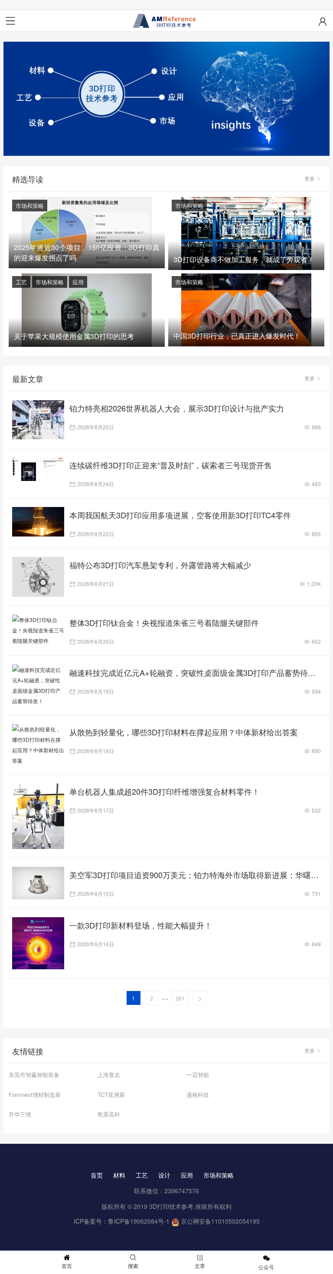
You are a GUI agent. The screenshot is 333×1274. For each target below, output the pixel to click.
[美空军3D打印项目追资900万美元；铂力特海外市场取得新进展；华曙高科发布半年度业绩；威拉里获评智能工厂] (38, 883)
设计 (164, 1175)
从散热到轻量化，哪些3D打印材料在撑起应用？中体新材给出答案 (183, 731)
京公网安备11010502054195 (220, 1221)
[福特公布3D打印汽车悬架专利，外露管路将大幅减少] (38, 577)
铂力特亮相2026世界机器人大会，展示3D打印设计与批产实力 (176, 408)
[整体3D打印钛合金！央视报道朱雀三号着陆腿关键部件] (38, 630)
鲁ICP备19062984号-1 (139, 1221)
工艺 (21, 282)
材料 (119, 1175)
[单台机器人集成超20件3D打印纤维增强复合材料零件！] (38, 816)
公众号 (266, 1267)
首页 (97, 1175)
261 (180, 998)
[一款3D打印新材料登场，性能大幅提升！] (38, 943)
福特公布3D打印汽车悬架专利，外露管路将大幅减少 (160, 564)
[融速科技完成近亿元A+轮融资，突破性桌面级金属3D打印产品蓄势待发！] (38, 685)
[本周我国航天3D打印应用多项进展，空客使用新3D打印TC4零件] (38, 522)
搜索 (133, 1265)
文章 (200, 1265)
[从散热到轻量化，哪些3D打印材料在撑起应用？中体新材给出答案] (38, 745)
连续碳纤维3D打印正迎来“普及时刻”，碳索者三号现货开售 (170, 465)
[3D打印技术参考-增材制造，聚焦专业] (166, 21)
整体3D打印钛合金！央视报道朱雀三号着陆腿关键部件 (164, 622)
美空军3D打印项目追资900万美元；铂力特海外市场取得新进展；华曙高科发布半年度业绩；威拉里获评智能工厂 (195, 874)
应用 (78, 282)
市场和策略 (30, 205)
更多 (309, 178)
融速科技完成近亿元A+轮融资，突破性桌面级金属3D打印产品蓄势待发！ (195, 672)
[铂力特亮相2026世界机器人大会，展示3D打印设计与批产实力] (38, 419)
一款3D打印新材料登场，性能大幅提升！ (140, 925)
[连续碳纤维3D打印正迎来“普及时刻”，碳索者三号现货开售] (38, 469)
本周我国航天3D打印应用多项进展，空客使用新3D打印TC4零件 (180, 514)
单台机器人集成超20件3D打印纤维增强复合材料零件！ (164, 791)
